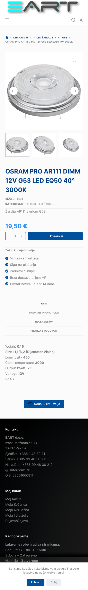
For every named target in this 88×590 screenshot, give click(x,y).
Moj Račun (13, 499)
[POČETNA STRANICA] (6, 37)
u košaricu (55, 236)
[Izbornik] (7, 20)
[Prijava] (81, 20)
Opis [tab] (44, 303)
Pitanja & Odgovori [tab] (43, 330)
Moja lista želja (16, 515)
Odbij (54, 582)
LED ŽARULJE (46, 204)
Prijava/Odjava (16, 521)
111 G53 (30, 204)
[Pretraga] (73, 20)
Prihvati (35, 582)
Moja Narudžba (17, 510)
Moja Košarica (16, 504)
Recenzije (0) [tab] (44, 321)
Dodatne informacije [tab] (44, 312)
